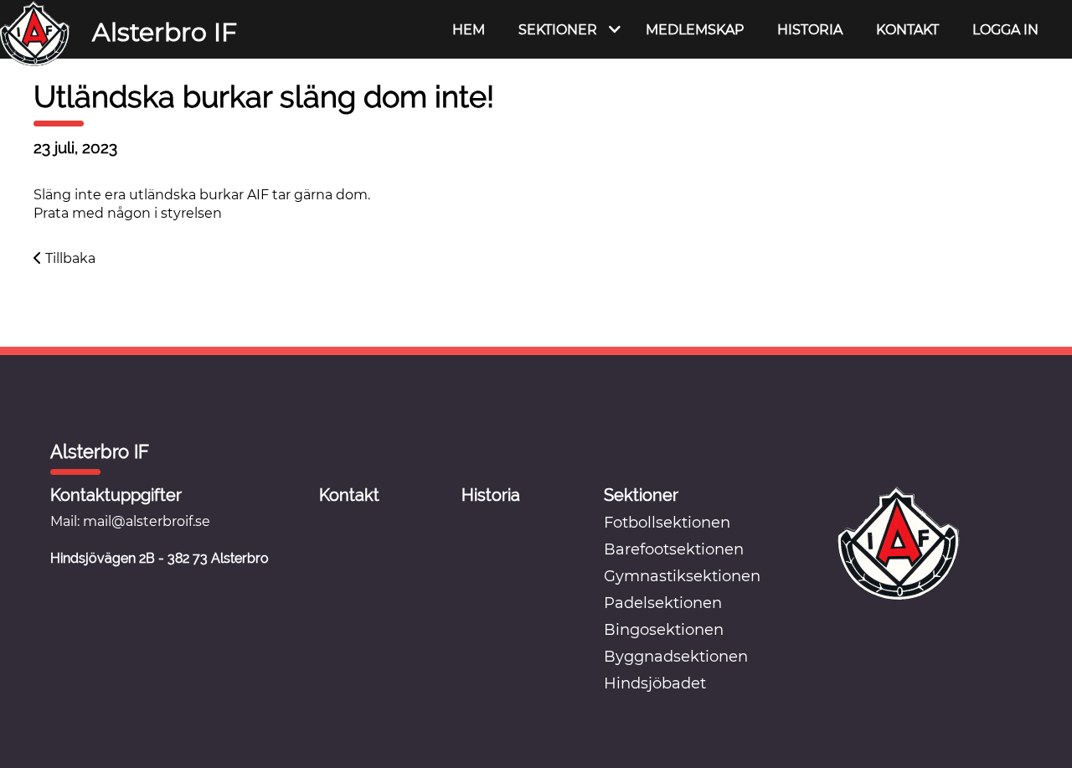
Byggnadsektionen (676, 656)
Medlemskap (695, 30)
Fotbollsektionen (667, 522)
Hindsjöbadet (655, 683)
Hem (468, 30)
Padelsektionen (663, 603)
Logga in (1005, 30)
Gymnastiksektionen (682, 576)
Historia (810, 30)
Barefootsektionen (674, 549)
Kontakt (907, 30)
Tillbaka (68, 258)
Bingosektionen (664, 630)
